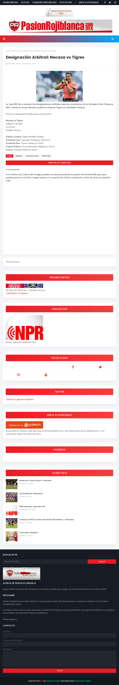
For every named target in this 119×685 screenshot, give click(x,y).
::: (75, 2)
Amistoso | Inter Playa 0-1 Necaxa (35, 480)
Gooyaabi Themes (83, 681)
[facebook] (105, 2)
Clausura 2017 (32, 156)
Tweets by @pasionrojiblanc (20, 399)
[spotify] (46, 367)
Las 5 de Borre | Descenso (31, 493)
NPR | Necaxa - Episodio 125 (32, 506)
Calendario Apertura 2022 (44, 2)
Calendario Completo (17, 293)
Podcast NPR (65, 2)
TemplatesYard (53, 681)
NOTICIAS (16, 51)
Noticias (25, 2)
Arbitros (19, 156)
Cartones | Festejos (28, 532)
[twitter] (110, 2)
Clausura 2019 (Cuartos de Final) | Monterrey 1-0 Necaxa (46, 519)
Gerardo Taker (14, 64)
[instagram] (114, 2)
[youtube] (46, 375)
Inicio (8, 51)
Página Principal (10, 2)
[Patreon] (19, 367)
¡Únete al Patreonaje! (89, 2)
